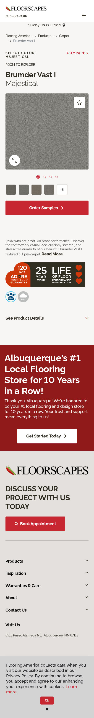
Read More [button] (52, 254)
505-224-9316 (16, 16)
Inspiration (15, 573)
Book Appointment (38, 523)
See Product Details (24, 318)
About (11, 597)
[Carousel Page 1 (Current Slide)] (38, 177)
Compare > (78, 53)
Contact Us (16, 610)
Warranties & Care (23, 585)
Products (44, 36)
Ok (47, 700)
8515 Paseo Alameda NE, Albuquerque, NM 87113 (41, 635)
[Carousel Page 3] (51, 177)
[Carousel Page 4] (56, 177)
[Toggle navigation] (84, 15)
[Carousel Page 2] (45, 177)
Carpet (64, 36)
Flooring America (17, 36)
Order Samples (43, 207)
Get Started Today (43, 436)
